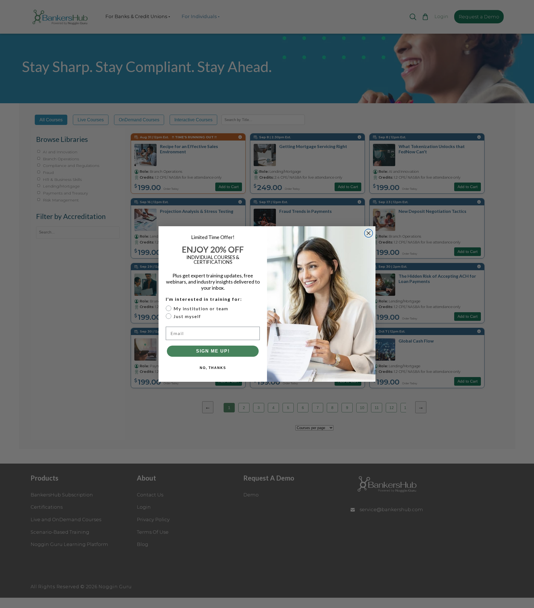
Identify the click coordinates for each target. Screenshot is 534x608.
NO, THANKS (213, 368)
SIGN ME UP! (213, 351)
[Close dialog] (368, 233)
